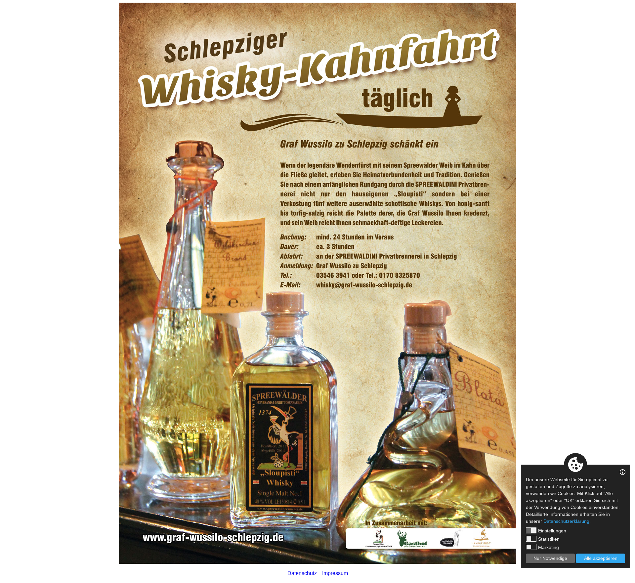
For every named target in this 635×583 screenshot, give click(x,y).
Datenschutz (302, 573)
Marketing (548, 547)
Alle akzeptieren (600, 558)
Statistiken (549, 539)
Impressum (335, 573)
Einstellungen (552, 530)
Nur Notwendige (550, 558)
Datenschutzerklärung (566, 521)
